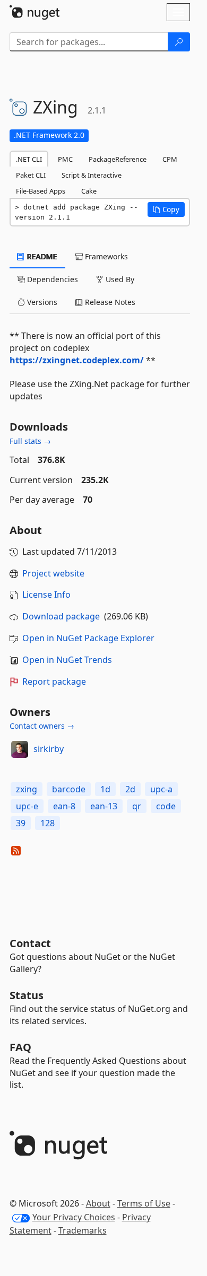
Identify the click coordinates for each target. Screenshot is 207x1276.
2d (130, 789)
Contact (30, 943)
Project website (53, 573)
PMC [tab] (65, 159)
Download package (61, 616)
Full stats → (30, 441)
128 (47, 823)
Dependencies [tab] (51, 279)
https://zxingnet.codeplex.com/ (77, 360)
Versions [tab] (41, 302)
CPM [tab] (169, 159)
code (166, 806)
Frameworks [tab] (105, 256)
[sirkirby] (19, 749)
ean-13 (103, 806)
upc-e (27, 806)
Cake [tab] (89, 191)
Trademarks (82, 1230)
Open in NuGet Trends (67, 660)
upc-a (161, 789)
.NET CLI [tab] (29, 159)
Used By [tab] (119, 279)
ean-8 (64, 806)
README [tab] (41, 256)
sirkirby (48, 749)
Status (27, 995)
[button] (166, 209)
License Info (46, 594)
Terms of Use (143, 1203)
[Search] (179, 41)
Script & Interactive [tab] (92, 175)
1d (105, 789)
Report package (54, 681)
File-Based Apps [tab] (40, 191)
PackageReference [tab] (117, 159)
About (98, 1203)
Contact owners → (42, 726)
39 (20, 823)
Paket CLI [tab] (31, 175)
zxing (26, 789)
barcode (68, 789)
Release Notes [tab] (109, 302)
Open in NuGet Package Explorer (88, 638)
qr (136, 806)
